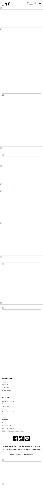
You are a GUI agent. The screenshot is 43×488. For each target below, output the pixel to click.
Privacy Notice (9, 446)
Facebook (5, 423)
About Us (5, 385)
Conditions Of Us (25, 446)
